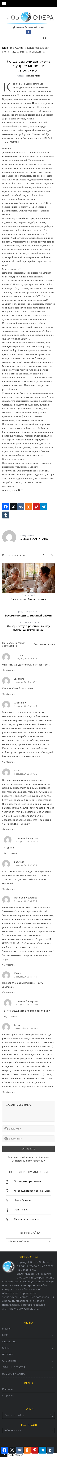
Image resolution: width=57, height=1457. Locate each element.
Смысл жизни (10, 1361)
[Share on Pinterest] (36, 506)
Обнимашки (21, 1209)
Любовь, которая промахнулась (32, 1191)
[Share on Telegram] (43, 506)
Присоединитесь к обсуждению (13, 644)
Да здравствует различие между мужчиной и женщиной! (28, 626)
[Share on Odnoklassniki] (28, 506)
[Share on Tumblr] (5, 515)
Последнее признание (27, 1181)
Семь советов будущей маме (28, 599)
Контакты (7, 1389)
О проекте (8, 1395)
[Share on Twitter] (13, 506)
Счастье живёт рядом (26, 1219)
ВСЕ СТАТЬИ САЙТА (13, 1373)
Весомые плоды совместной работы (28, 613)
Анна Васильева (32, 75)
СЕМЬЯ (19, 47)
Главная (7, 47)
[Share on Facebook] (5, 506)
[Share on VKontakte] (20, 506)
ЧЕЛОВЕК (8, 1354)
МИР (5, 1335)
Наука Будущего (23, 1200)
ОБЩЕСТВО (9, 1341)
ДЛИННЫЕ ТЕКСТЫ (13, 1367)
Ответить (10, 670)
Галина (17, 770)
